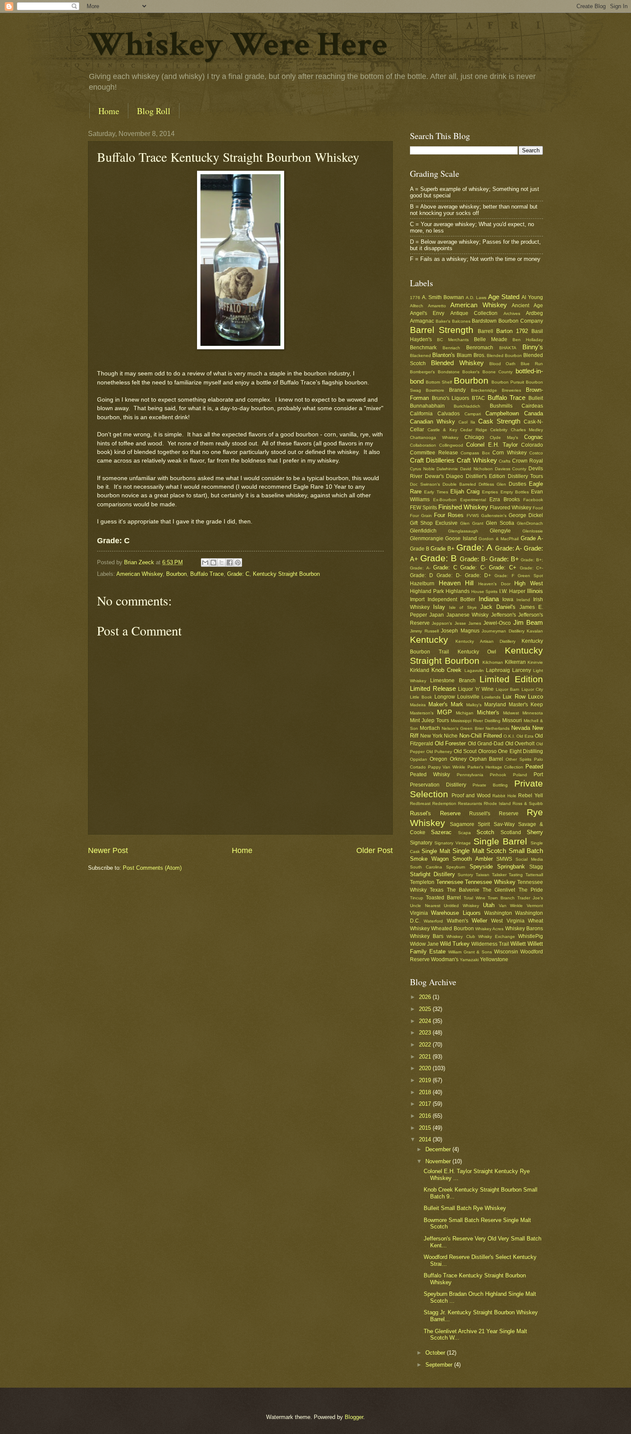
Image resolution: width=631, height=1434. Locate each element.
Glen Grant (471, 523)
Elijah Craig (464, 491)
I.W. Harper (512, 591)
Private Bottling (490, 785)
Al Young (532, 297)
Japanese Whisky (467, 614)
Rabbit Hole (504, 795)
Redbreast (420, 803)
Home (108, 111)
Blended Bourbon (504, 355)
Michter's (488, 712)
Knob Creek (446, 670)
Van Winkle (511, 905)
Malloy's (474, 704)
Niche (451, 735)
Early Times (436, 492)
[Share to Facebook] (229, 562)
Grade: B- (474, 559)
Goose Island (460, 538)
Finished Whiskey (463, 507)
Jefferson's (503, 614)
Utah (488, 905)
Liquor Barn (508, 689)
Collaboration (423, 445)
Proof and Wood (471, 795)
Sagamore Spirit (470, 824)
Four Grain (421, 515)
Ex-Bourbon (445, 499)
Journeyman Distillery (503, 631)
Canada (533, 413)
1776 (415, 297)
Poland (520, 774)
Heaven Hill (456, 583)
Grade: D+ (478, 575)
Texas (436, 889)
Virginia (419, 913)
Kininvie (535, 662)
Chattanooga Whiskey (434, 437)
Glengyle (500, 530)
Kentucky (429, 639)
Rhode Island (497, 803)
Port (538, 774)
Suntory (465, 874)
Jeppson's (442, 623)
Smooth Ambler (472, 859)
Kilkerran (515, 662)
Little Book (421, 697)
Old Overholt (520, 743)
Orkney (458, 759)
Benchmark (423, 347)
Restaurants (470, 803)
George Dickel (526, 515)
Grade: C (238, 574)
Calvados (448, 413)
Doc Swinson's (425, 484)
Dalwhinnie (447, 468)
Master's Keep (526, 704)
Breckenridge (484, 390)
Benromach (479, 347)
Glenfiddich (423, 530)
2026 (426, 997)
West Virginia (507, 920)
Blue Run (532, 363)
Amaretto (437, 305)
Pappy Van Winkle (446, 767)
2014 (426, 1139)
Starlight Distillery (432, 874)
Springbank (511, 866)
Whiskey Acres (489, 928)
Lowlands (491, 697)
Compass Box (475, 453)
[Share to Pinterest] (238, 562)
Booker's (470, 371)
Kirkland (419, 670)
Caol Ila (466, 422)
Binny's (532, 347)
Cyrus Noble (422, 468)
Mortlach (430, 728)
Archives (512, 313)
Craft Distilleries (432, 460)
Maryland (495, 704)
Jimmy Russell (424, 631)
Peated (534, 766)
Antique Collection (474, 313)
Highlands (458, 591)
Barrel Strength (441, 330)
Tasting (516, 874)
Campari (472, 413)
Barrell (485, 331)
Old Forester (450, 743)
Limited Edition (511, 679)
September (439, 1364)
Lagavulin (474, 670)
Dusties (517, 484)
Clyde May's (504, 437)
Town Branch (501, 897)
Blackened (420, 355)
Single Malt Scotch (479, 850)
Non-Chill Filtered (480, 735)
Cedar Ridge (473, 429)
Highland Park (427, 591)
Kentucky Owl (477, 651)
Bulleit (535, 398)
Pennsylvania (470, 774)
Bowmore (435, 390)
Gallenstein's (494, 515)
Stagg (536, 866)
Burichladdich (467, 406)
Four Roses (449, 515)
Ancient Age (527, 305)
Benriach (451, 347)
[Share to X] (221, 562)
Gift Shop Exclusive (434, 523)
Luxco (535, 696)
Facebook (533, 499)
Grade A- (532, 538)
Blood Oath (502, 363)
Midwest (511, 713)
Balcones (461, 321)
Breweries (511, 390)
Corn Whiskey (509, 452)
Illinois (535, 591)
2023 (426, 1032)
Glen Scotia (500, 523)
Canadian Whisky (432, 421)
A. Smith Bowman (443, 297)
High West (528, 583)
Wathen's (457, 920)
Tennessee (449, 882)
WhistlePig (530, 936)
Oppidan (418, 759)
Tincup (416, 897)
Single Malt (436, 851)
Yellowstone (494, 959)
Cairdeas (532, 405)
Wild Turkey (455, 944)
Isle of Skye (462, 607)
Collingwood (451, 445)
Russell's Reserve (494, 813)
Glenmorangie (426, 538)
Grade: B (438, 558)
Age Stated (503, 296)
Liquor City (532, 689)
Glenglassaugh (463, 531)
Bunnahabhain (427, 405)
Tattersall (534, 874)
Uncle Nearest (425, 905)
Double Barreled (459, 484)
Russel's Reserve (435, 813)
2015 (426, 1128)
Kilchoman (492, 662)
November (438, 1161)
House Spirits (484, 591)
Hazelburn (422, 583)
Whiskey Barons (524, 928)
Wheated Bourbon (452, 928)
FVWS (473, 515)
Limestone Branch (452, 680)
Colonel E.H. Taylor (492, 445)
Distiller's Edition (486, 476)
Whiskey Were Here (238, 44)
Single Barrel (500, 841)
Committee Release (434, 452)
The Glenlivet (498, 889)
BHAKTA (507, 347)
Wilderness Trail (490, 944)
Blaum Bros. (471, 355)
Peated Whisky (430, 774)
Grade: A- (508, 548)
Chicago (474, 437)
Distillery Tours (525, 476)
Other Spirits (518, 759)
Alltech (416, 305)
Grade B (419, 548)
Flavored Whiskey (510, 507)
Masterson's (422, 713)
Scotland (511, 832)
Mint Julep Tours (429, 720)
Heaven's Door (494, 583)
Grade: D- (449, 575)
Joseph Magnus (460, 630)
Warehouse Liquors (455, 913)
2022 (426, 1044)
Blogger (354, 1417)
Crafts (504, 461)
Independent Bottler (451, 599)
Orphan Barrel (486, 759)
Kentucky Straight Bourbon (286, 574)
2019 (426, 1080)
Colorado (532, 445)
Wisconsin (506, 951)
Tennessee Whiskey (490, 882)
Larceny (521, 670)
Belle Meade (490, 339)
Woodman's (444, 959)
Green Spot (530, 575)
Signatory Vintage (452, 843)
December (438, 1149)
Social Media (529, 859)
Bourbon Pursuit (507, 382)
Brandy (457, 390)
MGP (444, 712)
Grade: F (504, 575)
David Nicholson (476, 468)
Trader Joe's (530, 897)
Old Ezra (525, 736)
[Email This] (205, 562)
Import (417, 599)
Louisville (468, 696)
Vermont (535, 905)
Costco (536, 453)
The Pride (531, 889)
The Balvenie (463, 889)
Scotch (485, 832)
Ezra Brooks (504, 499)
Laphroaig (498, 670)
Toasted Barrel (443, 897)
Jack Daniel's (498, 607)
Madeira (418, 704)
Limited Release (433, 688)
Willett (518, 944)
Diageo (454, 476)
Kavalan (535, 631)
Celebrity (498, 429)
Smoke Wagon (429, 859)
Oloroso (487, 751)
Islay (439, 607)
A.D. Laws (476, 297)
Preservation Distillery (438, 784)
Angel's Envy (427, 313)
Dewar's (434, 476)
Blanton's (443, 355)
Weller (479, 920)
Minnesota (532, 713)
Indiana (489, 598)
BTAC (478, 398)
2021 (426, 1056)
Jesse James (468, 623)
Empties (490, 492)
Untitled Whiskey (461, 905)
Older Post (374, 850)
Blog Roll (153, 111)
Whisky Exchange (496, 936)
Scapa (464, 832)
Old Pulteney (439, 751)
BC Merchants (453, 339)
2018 (426, 1092)
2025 (426, 1009)
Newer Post (108, 850)
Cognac (533, 437)
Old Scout (465, 751)
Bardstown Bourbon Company (507, 321)
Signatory (421, 842)
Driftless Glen (492, 484)
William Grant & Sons (470, 952)
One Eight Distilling (520, 751)
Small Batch (526, 850)
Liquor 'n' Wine (476, 689)
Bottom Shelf (439, 382)
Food (538, 507)
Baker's (443, 321)
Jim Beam (528, 622)
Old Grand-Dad (486, 743)
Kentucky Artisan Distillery (485, 641)
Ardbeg (534, 313)
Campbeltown (502, 413)
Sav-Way (504, 824)
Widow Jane (424, 944)
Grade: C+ (502, 567)
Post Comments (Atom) (152, 868)
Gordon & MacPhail (499, 538)
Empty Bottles (515, 492)
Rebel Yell (530, 795)
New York (431, 735)
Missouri (512, 720)
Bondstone (449, 371)
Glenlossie (532, 531)
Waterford (433, 921)
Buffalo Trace (207, 574)
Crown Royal (527, 460)
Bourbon (176, 574)
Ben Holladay (528, 339)
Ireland (523, 599)
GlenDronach (530, 523)
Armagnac (422, 321)
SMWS (504, 859)
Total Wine (474, 897)
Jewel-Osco (497, 623)
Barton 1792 (512, 331)
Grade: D (421, 575)
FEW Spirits (423, 507)
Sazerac (441, 832)
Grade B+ (443, 548)
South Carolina (426, 867)
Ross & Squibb (528, 803)
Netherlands (497, 728)
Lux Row (514, 696)
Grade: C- (473, 567)
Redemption (444, 803)
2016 (426, 1116)
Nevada (520, 728)
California (421, 413)
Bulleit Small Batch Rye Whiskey (465, 1208)
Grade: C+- (531, 568)
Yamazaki (469, 959)
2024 (426, 1021)
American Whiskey (139, 574)
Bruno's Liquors (451, 398)
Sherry (535, 832)
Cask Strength (499, 421)
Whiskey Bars (426, 936)
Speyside (481, 866)
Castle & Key (442, 429)
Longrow (444, 696)
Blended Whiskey (457, 362)
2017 (426, 1104)
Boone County (497, 371)
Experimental (473, 499)
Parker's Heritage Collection (495, 767)
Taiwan (482, 874)
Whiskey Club (460, 936)
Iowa (507, 599)
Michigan (464, 713)
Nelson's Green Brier (462, 728)
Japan (436, 614)
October (436, 1352)
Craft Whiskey (477, 460)
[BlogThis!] (213, 562)
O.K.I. (509, 736)
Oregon (438, 759)
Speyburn (455, 867)
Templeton (422, 882)
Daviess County (511, 468)
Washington (498, 913)
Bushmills (501, 405)
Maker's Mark (445, 704)
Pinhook (498, 774)
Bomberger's (422, 371)
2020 (426, 1068)
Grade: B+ (504, 559)
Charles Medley (527, 429)
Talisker (499, 874)
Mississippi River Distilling (476, 720)
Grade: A (474, 547)
